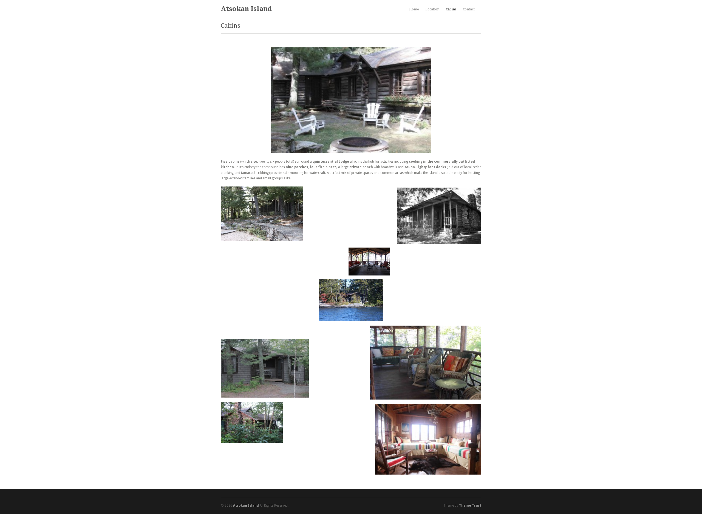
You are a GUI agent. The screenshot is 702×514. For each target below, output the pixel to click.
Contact (469, 9)
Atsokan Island (246, 9)
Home (414, 9)
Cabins (451, 9)
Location (432, 9)
